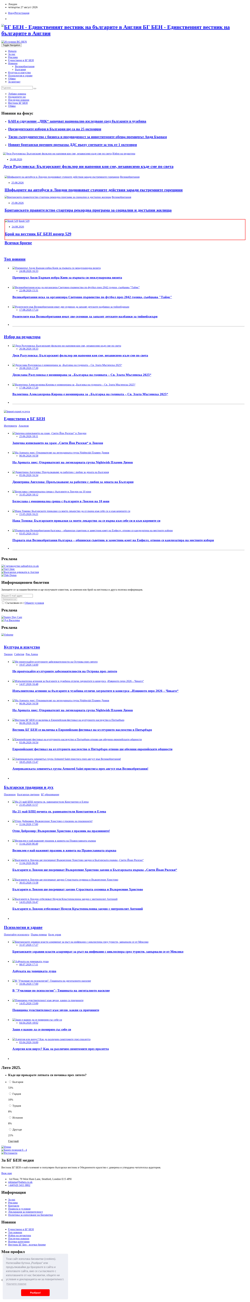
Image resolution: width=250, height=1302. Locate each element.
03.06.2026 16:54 (28, 742)
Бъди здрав (54, 934)
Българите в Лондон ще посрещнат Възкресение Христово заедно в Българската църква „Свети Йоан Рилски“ (94, 870)
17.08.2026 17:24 (28, 309)
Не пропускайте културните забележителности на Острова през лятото (64, 671)
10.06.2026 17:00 (28, 983)
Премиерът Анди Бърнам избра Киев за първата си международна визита (67, 277)
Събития (19, 654)
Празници (10, 794)
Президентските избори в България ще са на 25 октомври (54, 129)
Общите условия (34, 602)
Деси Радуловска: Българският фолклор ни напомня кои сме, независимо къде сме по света (88, 166)
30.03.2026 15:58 (28, 882)
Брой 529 (24, 220)
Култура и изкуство (19, 72)
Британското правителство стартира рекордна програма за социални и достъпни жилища (88, 210)
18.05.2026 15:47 (28, 762)
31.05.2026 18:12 (28, 494)
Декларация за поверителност (25, 1211)
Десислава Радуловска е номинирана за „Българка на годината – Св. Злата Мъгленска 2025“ (81, 375)
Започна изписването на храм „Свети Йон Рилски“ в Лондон (57, 443)
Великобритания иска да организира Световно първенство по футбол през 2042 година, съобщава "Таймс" (92, 297)
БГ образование (50, 794)
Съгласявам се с (24, 602)
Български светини (28, 794)
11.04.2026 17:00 (28, 824)
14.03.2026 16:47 (28, 902)
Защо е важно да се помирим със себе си (41, 1029)
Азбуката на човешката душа (34, 971)
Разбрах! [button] (35, 1292)
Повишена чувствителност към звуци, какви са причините (55, 1010)
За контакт (14, 81)
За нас (11, 54)
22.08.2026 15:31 (28, 290)
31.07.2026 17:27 (28, 944)
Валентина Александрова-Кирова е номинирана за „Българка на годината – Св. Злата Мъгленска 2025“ (90, 394)
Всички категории (19, 1241)
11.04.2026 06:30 (28, 863)
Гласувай (13, 1141)
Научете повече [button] (16, 1283)
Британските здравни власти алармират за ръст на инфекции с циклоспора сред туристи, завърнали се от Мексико (98, 951)
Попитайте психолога (16, 934)
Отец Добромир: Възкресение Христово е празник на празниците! (61, 831)
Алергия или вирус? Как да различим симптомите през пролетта (60, 1049)
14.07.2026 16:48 (28, 684)
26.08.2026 (16, 159)
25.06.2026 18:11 (28, 436)
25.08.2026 (17, 182)
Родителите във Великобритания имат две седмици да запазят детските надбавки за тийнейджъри (84, 316)
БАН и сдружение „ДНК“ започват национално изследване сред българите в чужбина (77, 121)
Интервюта (10, 425)
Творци (8, 654)
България (20, 69)
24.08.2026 (18, 226)
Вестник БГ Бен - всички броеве (27, 1244)
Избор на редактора (123, 153)
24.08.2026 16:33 (28, 271)
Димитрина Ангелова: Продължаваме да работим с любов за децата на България (73, 482)
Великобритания (24, 66)
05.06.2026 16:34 (28, 475)
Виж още (6, 1173)
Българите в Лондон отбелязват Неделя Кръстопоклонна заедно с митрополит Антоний (77, 908)
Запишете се (9, 599)
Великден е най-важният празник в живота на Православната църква (64, 850)
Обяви (12, 78)
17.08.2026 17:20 (28, 387)
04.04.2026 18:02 (28, 1022)
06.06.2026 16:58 (28, 455)
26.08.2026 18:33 (28, 348)
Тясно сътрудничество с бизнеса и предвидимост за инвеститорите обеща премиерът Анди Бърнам (87, 137)
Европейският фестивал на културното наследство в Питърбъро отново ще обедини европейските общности (92, 749)
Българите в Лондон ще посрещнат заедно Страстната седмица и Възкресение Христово (77, 889)
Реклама (13, 57)
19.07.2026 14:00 (28, 664)
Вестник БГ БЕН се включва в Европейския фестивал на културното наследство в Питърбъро (82, 729)
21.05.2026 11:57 (28, 804)
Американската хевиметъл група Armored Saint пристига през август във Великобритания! (80, 768)
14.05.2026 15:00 (28, 1003)
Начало (12, 51)
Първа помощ (39, 934)
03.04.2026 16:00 (28, 1042)
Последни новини (18, 1238)
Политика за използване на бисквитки (30, 1214)
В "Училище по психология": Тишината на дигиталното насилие (61, 990)
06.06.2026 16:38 (28, 723)
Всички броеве (18, 243)
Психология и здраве (20, 75)
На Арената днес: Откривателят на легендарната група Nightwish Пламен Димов (72, 462)
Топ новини (15, 1232)
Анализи (24, 425)
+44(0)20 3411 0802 (19, 1185)
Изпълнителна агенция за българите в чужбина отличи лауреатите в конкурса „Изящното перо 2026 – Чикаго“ (95, 691)
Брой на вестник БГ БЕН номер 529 (38, 234)
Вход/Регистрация (18, 13)
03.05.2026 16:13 (28, 533)
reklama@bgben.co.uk (20, 1182)
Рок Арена (32, 654)
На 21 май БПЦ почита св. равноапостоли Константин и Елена (59, 811)
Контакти (13, 1205)
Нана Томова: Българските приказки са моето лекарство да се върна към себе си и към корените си (86, 520)
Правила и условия (19, 1208)
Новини (13, 63)
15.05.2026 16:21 (28, 514)
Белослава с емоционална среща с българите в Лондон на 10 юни (60, 501)
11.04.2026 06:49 (28, 843)
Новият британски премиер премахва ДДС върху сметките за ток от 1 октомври (72, 145)
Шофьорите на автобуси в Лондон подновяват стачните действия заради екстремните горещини (94, 190)
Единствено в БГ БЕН (21, 60)
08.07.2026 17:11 (28, 964)
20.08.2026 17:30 (28, 368)
